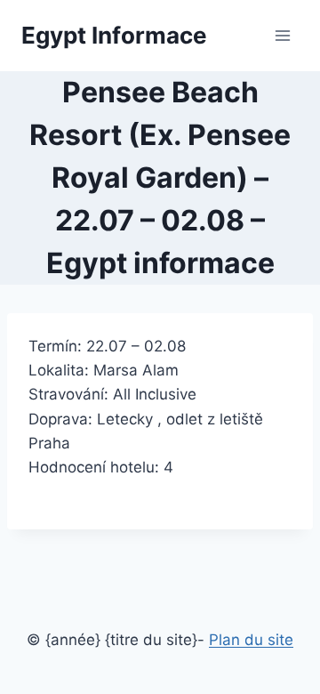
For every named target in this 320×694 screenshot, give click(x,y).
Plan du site (251, 640)
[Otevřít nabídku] (282, 35)
